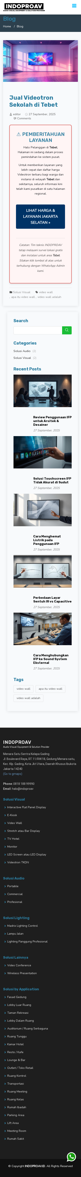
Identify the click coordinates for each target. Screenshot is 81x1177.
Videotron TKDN (18, 862)
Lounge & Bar (16, 1060)
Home (7, 26)
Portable (12, 886)
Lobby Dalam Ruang (20, 1020)
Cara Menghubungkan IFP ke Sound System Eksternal (51, 659)
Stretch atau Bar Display (23, 831)
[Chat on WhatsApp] (71, 1157)
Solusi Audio (25, 351)
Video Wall (14, 823)
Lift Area (13, 1123)
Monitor (12, 846)
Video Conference (19, 965)
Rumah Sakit (15, 1138)
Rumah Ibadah (16, 1107)
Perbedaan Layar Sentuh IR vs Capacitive (52, 599)
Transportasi (15, 1083)
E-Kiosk (12, 815)
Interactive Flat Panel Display (26, 807)
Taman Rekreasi (17, 1012)
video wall (46, 292)
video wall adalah (49, 297)
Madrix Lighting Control (22, 925)
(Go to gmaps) (12, 773)
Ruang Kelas (15, 1099)
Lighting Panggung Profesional (27, 941)
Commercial (15, 894)
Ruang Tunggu (17, 1036)
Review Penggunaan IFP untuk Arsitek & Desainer (52, 421)
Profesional (14, 902)
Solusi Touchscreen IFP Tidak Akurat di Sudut (52, 480)
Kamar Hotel (15, 1044)
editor (17, 114)
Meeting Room (16, 1131)
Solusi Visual (21, 292)
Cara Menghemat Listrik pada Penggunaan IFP (47, 540)
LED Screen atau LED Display (26, 854)
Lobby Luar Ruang (19, 1005)
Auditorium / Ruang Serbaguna (27, 1028)
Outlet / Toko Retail (20, 1068)
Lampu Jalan (15, 933)
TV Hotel (13, 838)
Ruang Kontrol (16, 1075)
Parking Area (15, 1115)
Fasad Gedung (16, 997)
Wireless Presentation (22, 973)
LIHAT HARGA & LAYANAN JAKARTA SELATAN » (40, 216)
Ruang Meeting (17, 1091)
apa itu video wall (23, 297)
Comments (24, 118)
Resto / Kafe (15, 1052)
